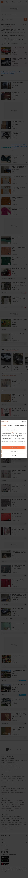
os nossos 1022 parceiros (10, 432)
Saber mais (13, 451)
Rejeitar (14, 455)
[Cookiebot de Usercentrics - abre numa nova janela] (21, 422)
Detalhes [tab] (10, 425)
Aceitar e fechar (14, 447)
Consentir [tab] (3, 425)
